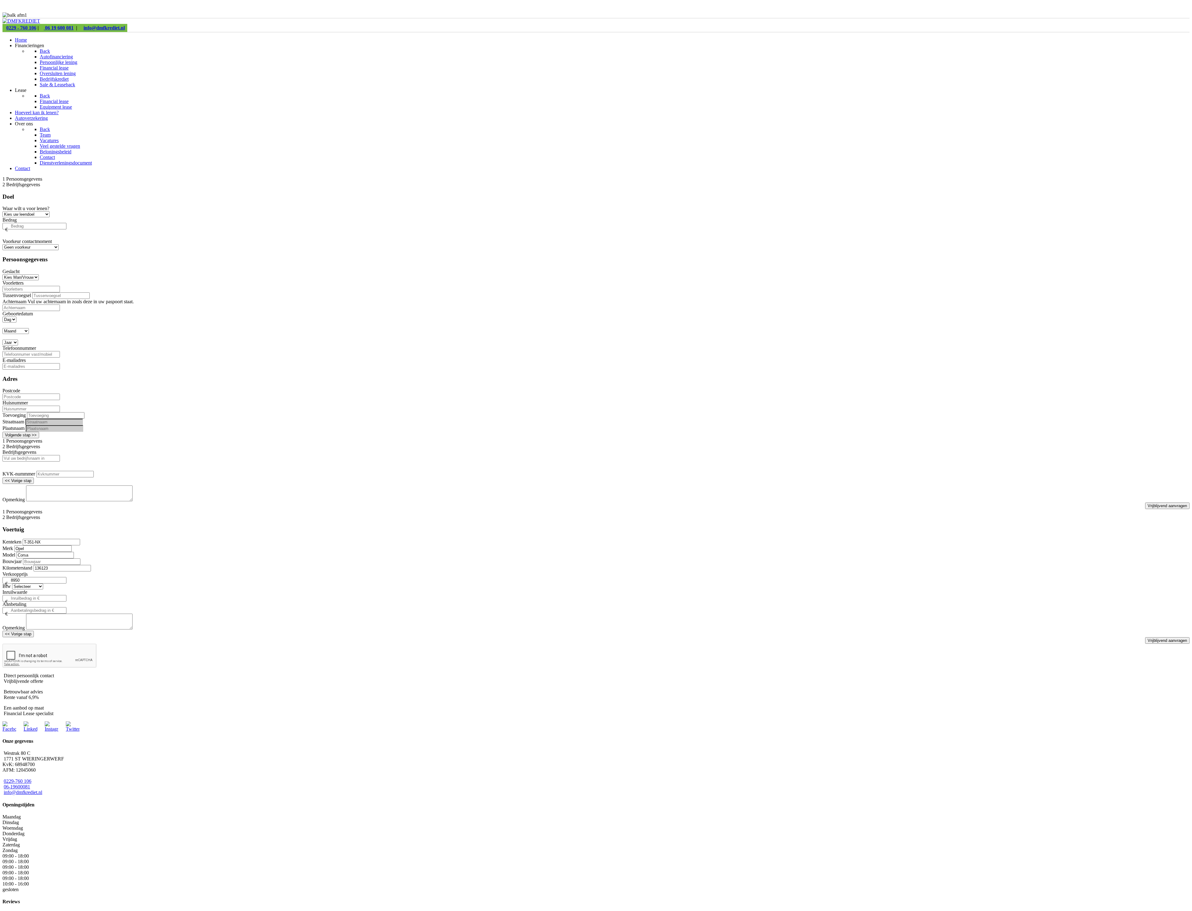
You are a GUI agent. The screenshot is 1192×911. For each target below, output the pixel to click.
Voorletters (13, 283)
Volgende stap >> (21, 435)
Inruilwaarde (14, 592)
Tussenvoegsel (16, 295)
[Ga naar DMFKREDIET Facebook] (9, 729)
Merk (7, 548)
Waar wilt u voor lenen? (25, 208)
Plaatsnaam (13, 428)
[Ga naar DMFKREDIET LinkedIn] (30, 729)
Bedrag (9, 220)
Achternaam (15, 301)
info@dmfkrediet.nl (104, 27)
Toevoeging (14, 415)
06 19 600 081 (59, 27)
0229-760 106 (17, 781)
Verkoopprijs (15, 574)
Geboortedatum (17, 313)
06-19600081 (17, 786)
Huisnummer (15, 402)
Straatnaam (13, 421)
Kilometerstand (17, 568)
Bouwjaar (12, 561)
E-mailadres (14, 360)
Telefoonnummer (19, 348)
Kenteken (11, 541)
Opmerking (13, 499)
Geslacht (11, 271)
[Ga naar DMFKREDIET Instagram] (51, 729)
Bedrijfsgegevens (19, 452)
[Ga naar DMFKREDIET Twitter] (72, 729)
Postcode (11, 390)
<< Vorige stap (18, 480)
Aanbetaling (14, 604)
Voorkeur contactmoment (27, 241)
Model (8, 554)
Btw (6, 586)
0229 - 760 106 (21, 27)
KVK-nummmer (18, 473)
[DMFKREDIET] (21, 21)
